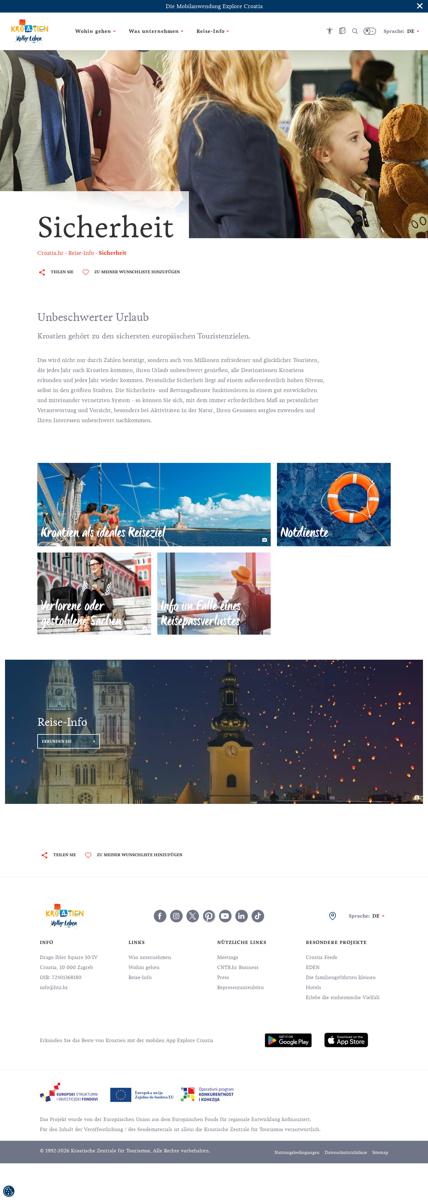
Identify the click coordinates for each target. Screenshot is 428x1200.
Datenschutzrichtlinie (346, 1152)
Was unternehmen (149, 957)
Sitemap (380, 1152)
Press (223, 977)
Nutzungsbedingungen (297, 1152)
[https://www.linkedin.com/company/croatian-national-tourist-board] (241, 916)
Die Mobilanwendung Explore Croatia (214, 6)
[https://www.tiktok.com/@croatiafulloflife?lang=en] (258, 916)
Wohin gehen (143, 967)
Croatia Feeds (321, 957)
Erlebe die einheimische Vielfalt (343, 997)
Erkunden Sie (57, 741)
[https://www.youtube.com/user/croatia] (225, 916)
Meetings (227, 957)
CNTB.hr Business (237, 967)
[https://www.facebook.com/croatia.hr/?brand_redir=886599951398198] (160, 916)
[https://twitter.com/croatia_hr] (192, 916)
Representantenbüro (240, 987)
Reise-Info (140, 977)
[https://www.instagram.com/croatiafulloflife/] (176, 916)
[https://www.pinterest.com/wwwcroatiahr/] (209, 916)
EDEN (313, 967)
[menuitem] (288, 1040)
